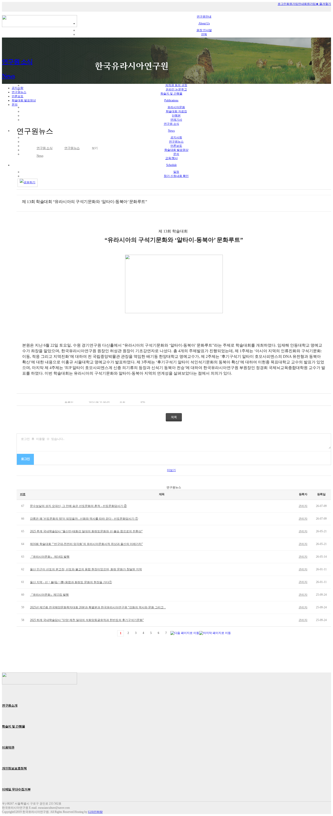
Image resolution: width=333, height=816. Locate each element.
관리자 (303, 506)
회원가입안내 (295, 4)
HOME (28, 148)
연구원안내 (204, 20)
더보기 (171, 470)
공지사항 (17, 88)
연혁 (204, 34)
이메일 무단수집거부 (16, 789)
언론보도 (17, 96)
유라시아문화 (176, 107)
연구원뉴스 (19, 92)
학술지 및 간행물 (13, 726)
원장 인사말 (204, 30)
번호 (23, 494)
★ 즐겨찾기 (323, 4)
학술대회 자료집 (176, 111)
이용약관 (8, 747)
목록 (174, 417)
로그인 (282, 4)
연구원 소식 (44, 151)
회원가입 (310, 4)
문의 (15, 104)
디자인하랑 (95, 812)
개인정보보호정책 (14, 768)
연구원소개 (10, 705)
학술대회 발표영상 (24, 100)
